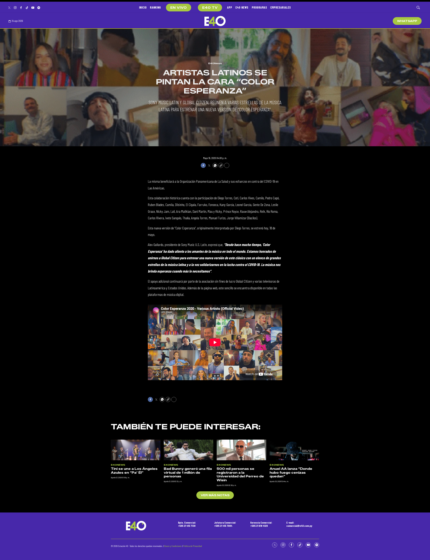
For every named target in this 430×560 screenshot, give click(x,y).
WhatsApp (407, 21)
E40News (215, 63)
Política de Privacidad (192, 546)
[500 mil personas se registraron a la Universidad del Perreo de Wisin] (241, 450)
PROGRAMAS (259, 7)
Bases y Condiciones (173, 546)
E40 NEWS (241, 7)
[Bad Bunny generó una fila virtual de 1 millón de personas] (188, 450)
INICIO (143, 7)
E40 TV (210, 8)
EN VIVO (178, 8)
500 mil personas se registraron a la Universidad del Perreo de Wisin (240, 474)
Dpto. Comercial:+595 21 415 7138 (187, 524)
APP (229, 7)
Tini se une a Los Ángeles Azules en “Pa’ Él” (134, 471)
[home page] (215, 21)
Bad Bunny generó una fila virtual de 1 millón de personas (188, 472)
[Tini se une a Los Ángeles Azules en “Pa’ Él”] (135, 450)
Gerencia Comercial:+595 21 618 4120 (261, 524)
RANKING (155, 7)
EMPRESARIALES (280, 7)
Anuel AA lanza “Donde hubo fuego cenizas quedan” (291, 472)
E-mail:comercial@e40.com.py (299, 524)
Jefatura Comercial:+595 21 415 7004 (225, 524)
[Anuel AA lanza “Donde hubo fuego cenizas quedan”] (294, 450)
